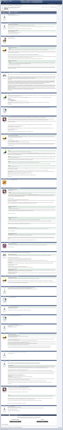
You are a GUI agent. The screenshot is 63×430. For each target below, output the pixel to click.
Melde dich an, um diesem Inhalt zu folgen (46, 7)
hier (53, 194)
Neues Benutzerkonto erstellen (15, 421)
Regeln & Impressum (8, 3)
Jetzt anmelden (42, 421)
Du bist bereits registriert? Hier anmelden (52, 3)
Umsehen (3, 3)
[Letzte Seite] (17, 12)
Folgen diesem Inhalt (52, 7)
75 (55, 7)
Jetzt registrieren (58, 3)
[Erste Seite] (1, 12)
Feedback (15, 287)
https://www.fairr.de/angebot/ (29, 173)
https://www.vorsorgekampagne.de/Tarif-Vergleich (35, 97)
